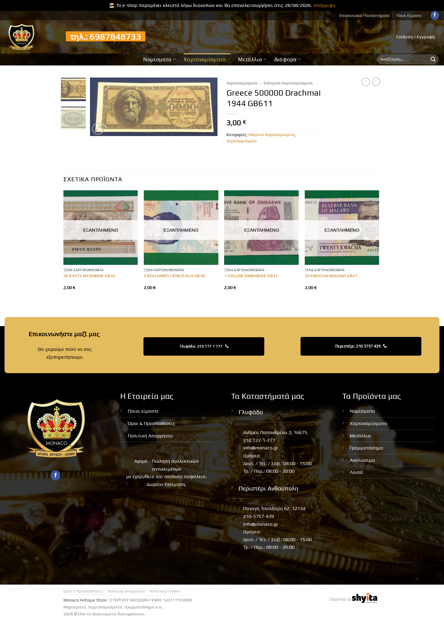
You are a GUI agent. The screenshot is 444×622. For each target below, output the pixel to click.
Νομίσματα (157, 59)
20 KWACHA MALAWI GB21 (331, 275)
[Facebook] (434, 15)
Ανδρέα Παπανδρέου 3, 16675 (275, 432)
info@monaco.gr (260, 448)
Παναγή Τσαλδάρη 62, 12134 (274, 508)
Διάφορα (285, 59)
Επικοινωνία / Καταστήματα (364, 15)
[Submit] (433, 59)
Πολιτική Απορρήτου (150, 436)
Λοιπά (356, 472)
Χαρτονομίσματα (205, 59)
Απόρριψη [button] (324, 5)
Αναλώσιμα (362, 460)
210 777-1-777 (259, 440)
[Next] (207, 107)
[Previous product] (376, 82)
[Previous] (100, 107)
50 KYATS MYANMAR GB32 (89, 275)
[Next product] (366, 82)
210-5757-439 (258, 516)
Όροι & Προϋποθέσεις (151, 423)
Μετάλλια (250, 59)
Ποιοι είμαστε (143, 411)
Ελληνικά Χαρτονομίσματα (288, 83)
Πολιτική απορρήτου (127, 591)
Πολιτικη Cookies (165, 591)
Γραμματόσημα (366, 448)
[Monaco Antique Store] (31, 36)
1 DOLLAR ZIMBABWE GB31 (251, 275)
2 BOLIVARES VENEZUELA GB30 (174, 275)
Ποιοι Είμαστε (409, 15)
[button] (415, 36)
